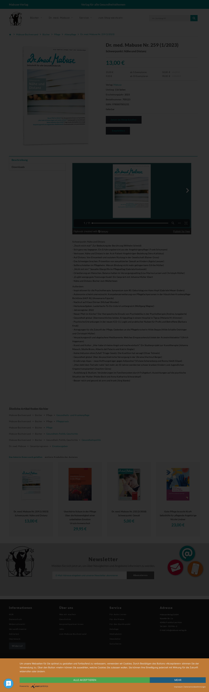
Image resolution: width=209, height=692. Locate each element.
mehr (177, 680)
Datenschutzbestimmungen (195, 687)
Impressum (178, 687)
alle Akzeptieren (84, 680)
